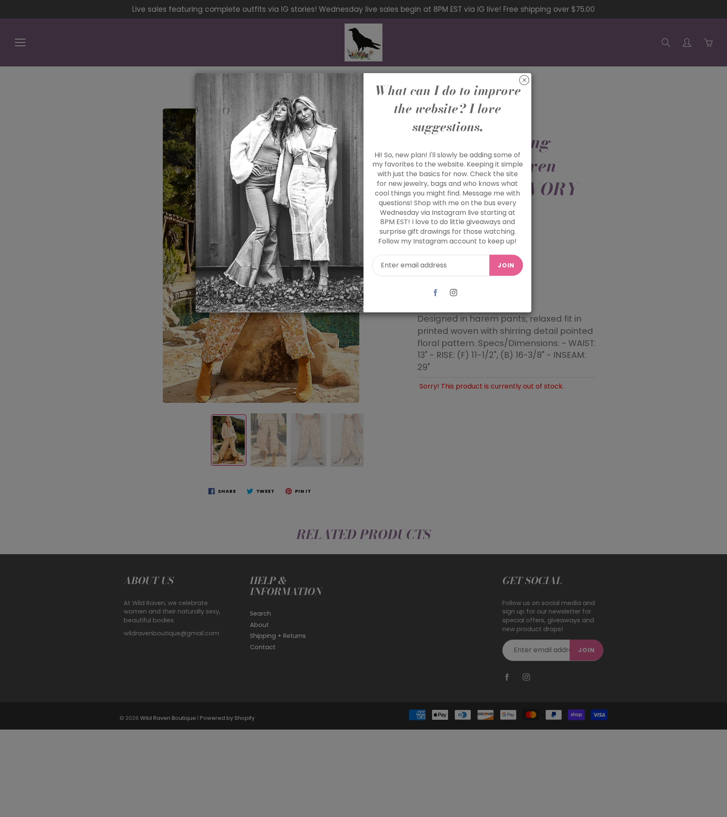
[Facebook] (435, 292)
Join (506, 265)
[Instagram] (453, 292)
